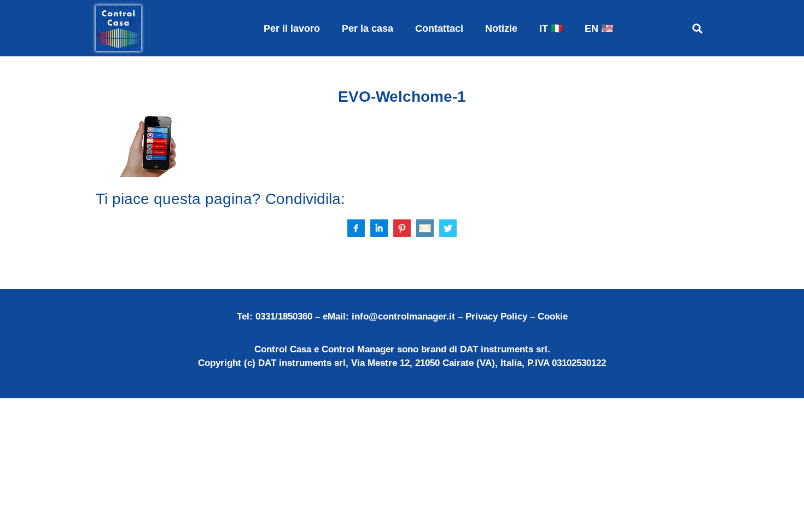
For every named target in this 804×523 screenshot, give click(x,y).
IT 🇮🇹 (551, 28)
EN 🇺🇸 (599, 28)
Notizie (501, 28)
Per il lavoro (292, 28)
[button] (697, 28)
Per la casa (367, 28)
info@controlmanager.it (403, 316)
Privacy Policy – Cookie (516, 316)
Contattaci (439, 28)
